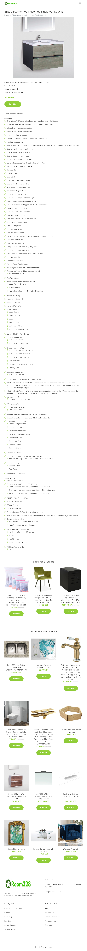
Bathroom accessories (24, 82)
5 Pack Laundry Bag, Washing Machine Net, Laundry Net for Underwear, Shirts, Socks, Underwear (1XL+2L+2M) (16, 600)
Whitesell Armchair (70, 849)
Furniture (7, 921)
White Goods (9, 929)
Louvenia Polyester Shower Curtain (43, 666)
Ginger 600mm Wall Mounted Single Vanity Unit (16, 796)
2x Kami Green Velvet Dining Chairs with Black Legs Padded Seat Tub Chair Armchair (43, 599)
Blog (47, 908)
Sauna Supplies (10, 925)
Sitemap (48, 925)
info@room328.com (53, 892)
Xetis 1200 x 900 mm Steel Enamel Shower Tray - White (43, 796)
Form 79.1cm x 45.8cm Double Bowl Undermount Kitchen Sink (16, 667)
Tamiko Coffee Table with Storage (43, 850)
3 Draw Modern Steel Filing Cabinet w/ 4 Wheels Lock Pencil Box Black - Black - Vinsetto (70, 599)
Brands (7, 913)
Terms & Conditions (52, 917)
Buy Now (12, 104)
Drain (47, 82)
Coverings (8, 917)
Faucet (41, 82)
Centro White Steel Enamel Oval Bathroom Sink (70, 796)
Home (6, 15)
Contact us (49, 913)
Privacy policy (50, 921)
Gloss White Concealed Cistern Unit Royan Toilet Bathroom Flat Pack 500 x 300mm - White (16, 733)
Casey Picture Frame (16, 849)
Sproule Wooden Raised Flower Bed (71, 730)
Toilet (36, 82)
